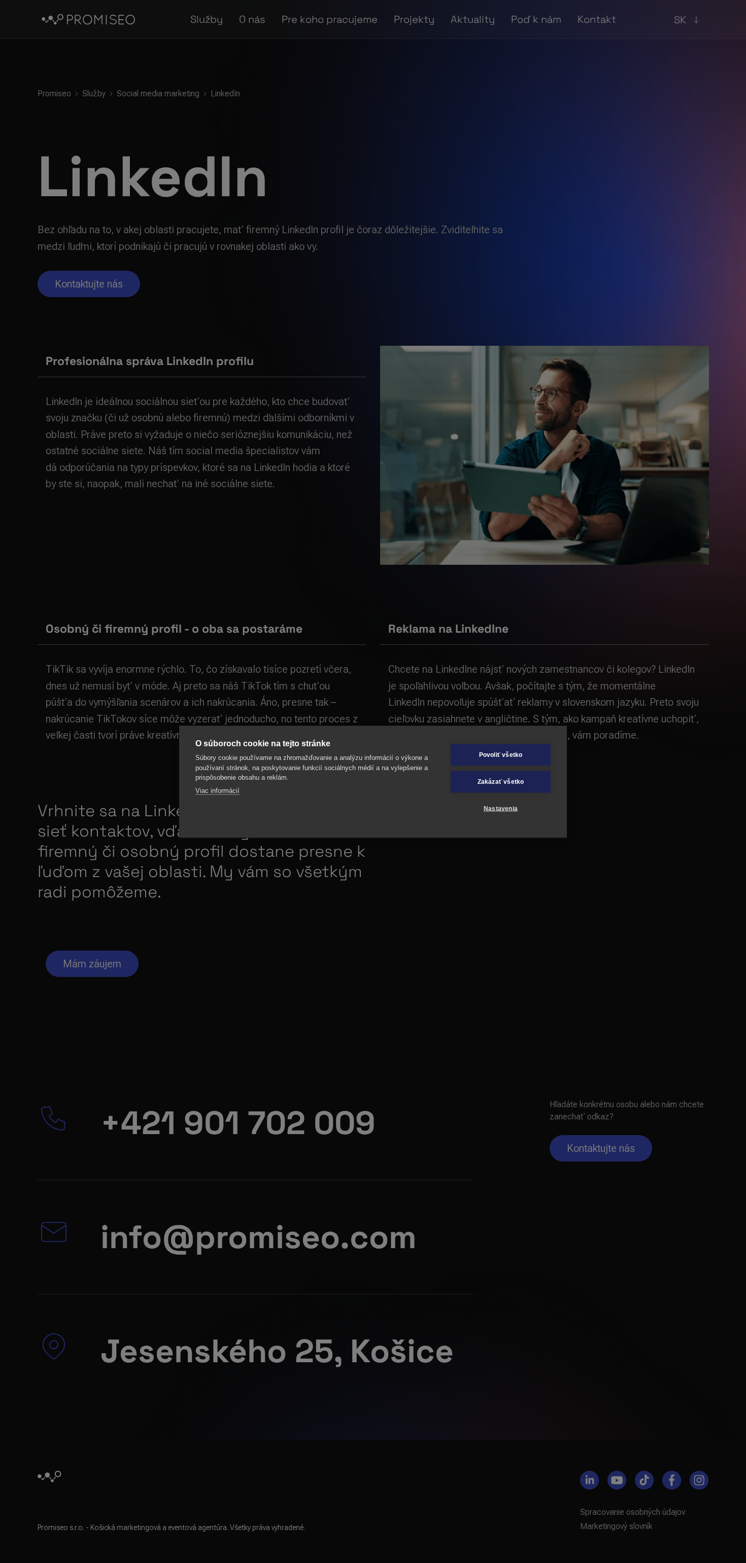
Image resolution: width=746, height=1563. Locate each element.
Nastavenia (501, 808)
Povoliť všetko (501, 754)
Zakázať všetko (501, 781)
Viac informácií (217, 790)
